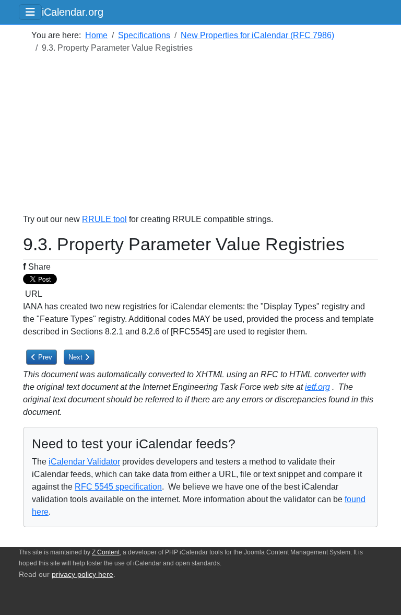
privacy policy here (82, 574)
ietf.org (317, 386)
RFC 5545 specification (118, 486)
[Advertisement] (200, 140)
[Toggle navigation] (30, 12)
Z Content (106, 552)
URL (32, 293)
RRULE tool (104, 219)
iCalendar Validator (84, 461)
